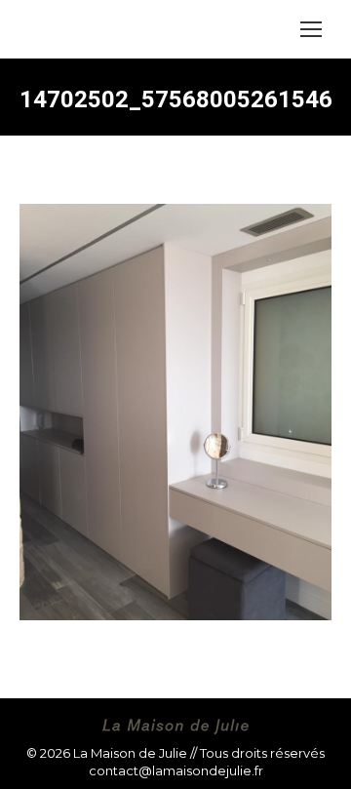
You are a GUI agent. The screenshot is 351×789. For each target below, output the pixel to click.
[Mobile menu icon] (311, 29)
